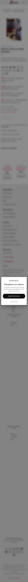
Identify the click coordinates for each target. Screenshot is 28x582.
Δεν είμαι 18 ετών (14, 301)
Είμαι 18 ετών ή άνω (14, 296)
